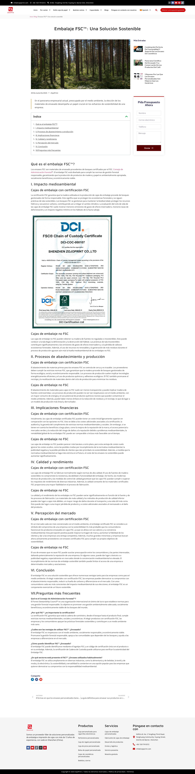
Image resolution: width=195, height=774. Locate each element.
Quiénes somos (78, 10)
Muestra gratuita (111, 754)
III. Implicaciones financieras (47, 135)
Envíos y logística (111, 746)
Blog (35, 17)
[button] (156, 10)
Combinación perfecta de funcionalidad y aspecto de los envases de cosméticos (154, 50)
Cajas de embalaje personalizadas (112, 733)
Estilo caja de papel (60, 10)
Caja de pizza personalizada (88, 746)
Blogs (106, 10)
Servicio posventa (111, 750)
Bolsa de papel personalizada (89, 750)
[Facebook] (172, 2)
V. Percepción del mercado (47, 143)
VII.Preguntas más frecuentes (48, 150)
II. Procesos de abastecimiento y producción (54, 131)
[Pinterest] (179, 2)
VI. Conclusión (42, 146)
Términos (130, 772)
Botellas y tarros (84, 760)
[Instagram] (169, 2)
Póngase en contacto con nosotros (124, 10)
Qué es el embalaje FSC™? (46, 124)
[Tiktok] (182, 2)
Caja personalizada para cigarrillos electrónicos (87, 733)
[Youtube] (176, 2)
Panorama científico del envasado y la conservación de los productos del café (153, 64)
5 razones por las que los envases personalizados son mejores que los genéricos (154, 78)
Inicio (35, 10)
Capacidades (94, 10)
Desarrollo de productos (114, 742)
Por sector (44, 10)
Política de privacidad (117, 772)
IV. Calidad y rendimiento (46, 139)
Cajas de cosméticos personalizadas (85, 755)
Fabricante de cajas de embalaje (117, 738)
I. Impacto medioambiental (47, 128)
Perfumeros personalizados (88, 738)
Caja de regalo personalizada (89, 742)
